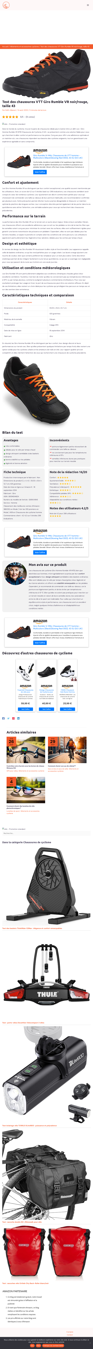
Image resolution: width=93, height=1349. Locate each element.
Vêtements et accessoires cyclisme (31, 771)
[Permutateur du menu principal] (88, 5)
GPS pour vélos (12, 771)
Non (38, 1346)
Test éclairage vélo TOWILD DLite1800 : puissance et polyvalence (29, 1125)
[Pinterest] (13, 718)
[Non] (90, 1343)
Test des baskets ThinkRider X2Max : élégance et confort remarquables (32, 928)
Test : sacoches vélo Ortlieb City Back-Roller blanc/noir (25, 1283)
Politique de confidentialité (53, 1346)
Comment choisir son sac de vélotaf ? (62, 766)
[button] (13, 124)
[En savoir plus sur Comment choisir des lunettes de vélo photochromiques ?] (26, 790)
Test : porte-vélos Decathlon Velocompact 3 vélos (23, 1023)
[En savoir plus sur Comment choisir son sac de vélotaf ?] (67, 750)
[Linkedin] (18, 718)
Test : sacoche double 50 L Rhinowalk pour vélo (22, 1222)
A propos (69, 1332)
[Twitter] (8, 718)
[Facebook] (3, 718)
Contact (70, 1335)
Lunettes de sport (13, 811)
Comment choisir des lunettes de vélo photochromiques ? (21, 807)
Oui (32, 1346)
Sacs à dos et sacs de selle (58, 769)
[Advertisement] (46, 27)
